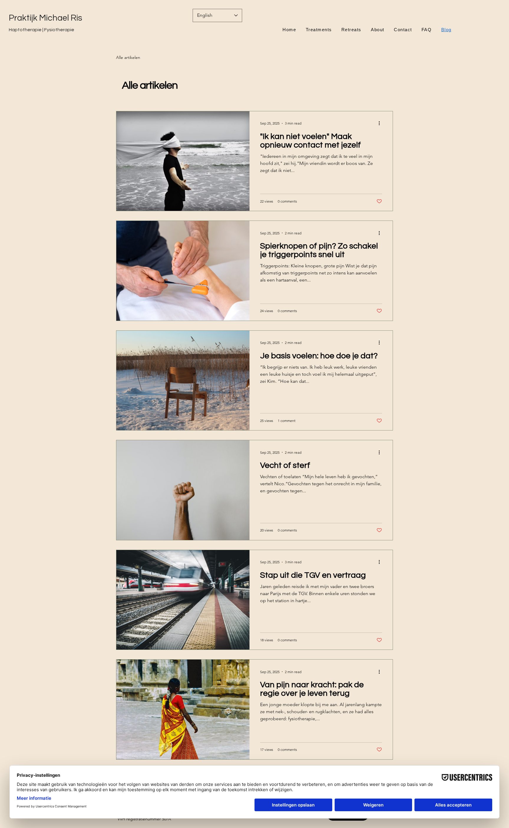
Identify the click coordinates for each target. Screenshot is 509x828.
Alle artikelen (128, 57)
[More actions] (381, 123)
